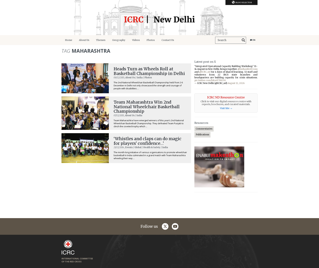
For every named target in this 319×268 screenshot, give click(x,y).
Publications (202, 134)
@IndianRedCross (248, 69)
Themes (100, 40)
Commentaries (204, 128)
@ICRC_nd (205, 71)
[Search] (243, 40)
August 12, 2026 (236, 83)
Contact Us (167, 40)
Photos (151, 40)
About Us (84, 40)
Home (68, 40)
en (253, 40)
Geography (118, 40)
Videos (136, 40)
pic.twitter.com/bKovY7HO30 (210, 80)
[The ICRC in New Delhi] (159, 17)
